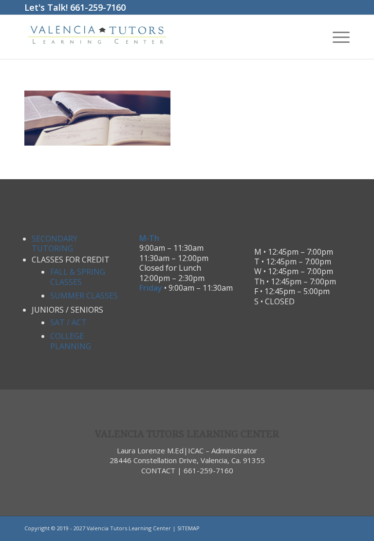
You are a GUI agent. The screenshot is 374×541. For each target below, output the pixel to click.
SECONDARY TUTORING (54, 243)
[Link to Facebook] (327, 528)
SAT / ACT (68, 322)
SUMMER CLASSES (84, 295)
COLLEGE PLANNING (70, 341)
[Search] (313, 37)
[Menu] (336, 37)
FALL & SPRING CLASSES (77, 276)
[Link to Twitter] (342, 528)
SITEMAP (188, 528)
